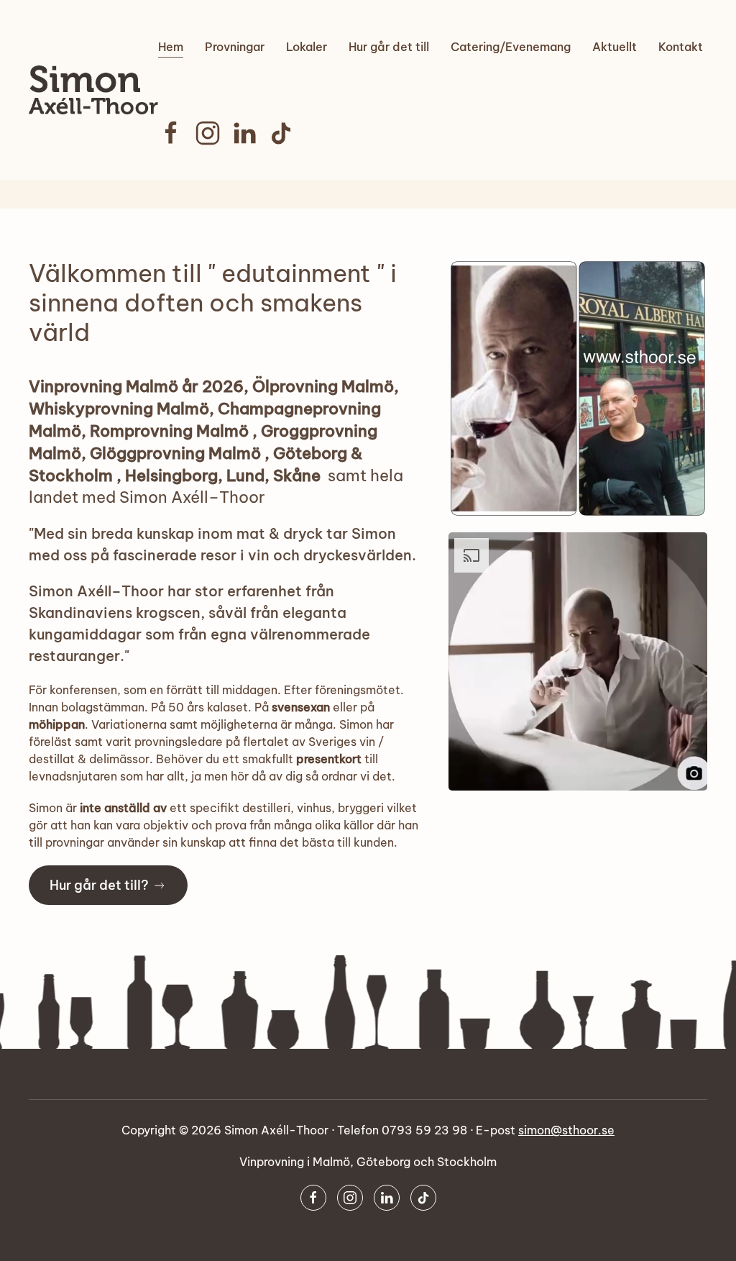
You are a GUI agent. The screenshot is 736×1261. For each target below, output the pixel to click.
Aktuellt (614, 47)
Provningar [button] (234, 47)
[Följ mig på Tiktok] (281, 131)
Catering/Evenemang (511, 47)
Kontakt (680, 47)
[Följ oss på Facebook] (171, 131)
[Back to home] (93, 89)
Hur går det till (389, 47)
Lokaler (306, 47)
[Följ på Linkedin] (244, 131)
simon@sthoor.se (566, 1130)
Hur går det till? (99, 885)
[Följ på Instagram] (208, 131)
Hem (170, 47)
